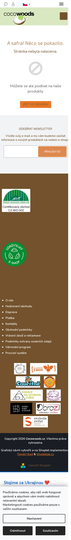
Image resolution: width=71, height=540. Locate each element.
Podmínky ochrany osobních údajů (28, 341)
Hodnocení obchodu (18, 306)
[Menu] (61, 4)
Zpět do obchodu (35, 104)
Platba (9, 318)
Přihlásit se (52, 151)
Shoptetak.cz (45, 454)
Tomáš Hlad (25, 454)
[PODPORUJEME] (20, 368)
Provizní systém (16, 353)
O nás (9, 300)
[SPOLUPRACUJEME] (43, 368)
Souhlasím (50, 531)
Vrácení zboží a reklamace (23, 335)
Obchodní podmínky (18, 330)
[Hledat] (5, 4)
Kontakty (11, 324)
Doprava (11, 312)
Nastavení (34, 519)
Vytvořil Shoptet (39, 465)
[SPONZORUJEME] (49, 382)
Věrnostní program (18, 347)
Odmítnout (18, 531)
